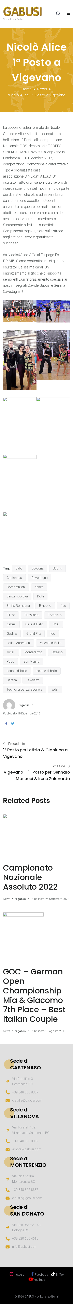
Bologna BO (20, 1230)
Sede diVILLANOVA (24, 1113)
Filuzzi (11, 615)
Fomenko (55, 615)
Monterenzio (33, 652)
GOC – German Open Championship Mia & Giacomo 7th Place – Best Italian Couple (34, 995)
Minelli (11, 652)
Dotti (40, 596)
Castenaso (14, 578)
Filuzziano (32, 615)
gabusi (11, 624)
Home (26, 89)
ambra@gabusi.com (26, 1149)
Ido (52, 634)
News (42, 89)
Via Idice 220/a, (23, 1176)
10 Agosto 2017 (55, 1031)
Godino (12, 634)
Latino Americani (18, 643)
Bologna (38, 568)
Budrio (57, 568)
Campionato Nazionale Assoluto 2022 (30, 877)
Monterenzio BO (23, 1182)
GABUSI (29, 1296)
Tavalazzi (32, 680)
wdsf (55, 689)
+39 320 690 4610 (25, 1238)
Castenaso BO (22, 1084)
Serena (12, 680)
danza (39, 587)
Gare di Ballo (34, 624)
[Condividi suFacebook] (6, 723)
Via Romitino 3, (22, 1079)
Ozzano (57, 652)
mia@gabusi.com (24, 1247)
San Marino (32, 661)
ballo (18, 568)
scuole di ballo (46, 671)
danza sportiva (17, 596)
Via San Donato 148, (26, 1225)
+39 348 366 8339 (25, 1141)
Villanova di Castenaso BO (30, 1133)
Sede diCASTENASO (25, 1064)
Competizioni (16, 587)
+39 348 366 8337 (25, 1092)
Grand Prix (33, 634)
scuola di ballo (17, 671)
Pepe (10, 661)
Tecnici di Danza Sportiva (24, 689)
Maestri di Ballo (50, 643)
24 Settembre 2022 (57, 899)
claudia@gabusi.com (27, 1100)
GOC (56, 624)
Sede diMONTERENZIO (28, 1162)
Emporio (45, 606)
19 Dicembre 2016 (29, 713)
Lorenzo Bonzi (49, 1296)
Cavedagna (39, 578)
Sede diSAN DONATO (27, 1210)
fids (63, 606)
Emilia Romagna (18, 606)
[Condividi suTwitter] (13, 723)
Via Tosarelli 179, (24, 1127)
